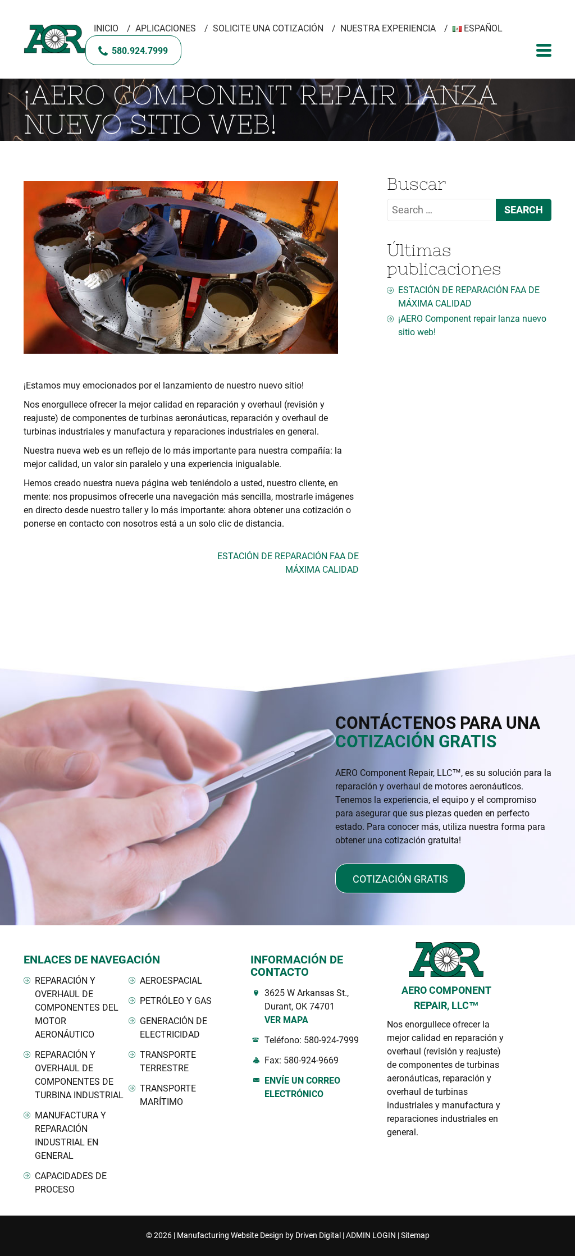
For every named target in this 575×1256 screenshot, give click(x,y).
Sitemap (415, 1235)
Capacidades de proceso (71, 1183)
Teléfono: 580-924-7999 (311, 1040)
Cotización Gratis (400, 879)
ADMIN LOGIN (371, 1235)
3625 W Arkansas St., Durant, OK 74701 (306, 1006)
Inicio (106, 28)
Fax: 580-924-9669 (301, 1060)
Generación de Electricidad (173, 1028)
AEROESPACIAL (171, 980)
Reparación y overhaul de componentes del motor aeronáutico (76, 1007)
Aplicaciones (165, 28)
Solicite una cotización (268, 28)
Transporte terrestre (168, 1061)
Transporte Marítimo (168, 1095)
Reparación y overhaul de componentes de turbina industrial (79, 1074)
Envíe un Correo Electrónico (302, 1087)
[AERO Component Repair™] (54, 39)
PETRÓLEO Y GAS (176, 1000)
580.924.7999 (140, 50)
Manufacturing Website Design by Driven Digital (259, 1235)
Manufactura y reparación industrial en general (70, 1135)
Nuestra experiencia (388, 28)
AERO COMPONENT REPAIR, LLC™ (446, 997)
